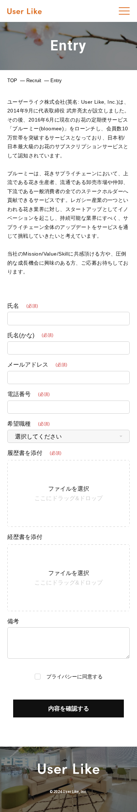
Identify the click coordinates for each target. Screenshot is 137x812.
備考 (13, 621)
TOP (12, 80)
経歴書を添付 (24, 537)
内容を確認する (68, 708)
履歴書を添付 (24, 453)
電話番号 (19, 394)
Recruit (33, 80)
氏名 (13, 306)
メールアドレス (27, 364)
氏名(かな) (20, 335)
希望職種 (19, 424)
